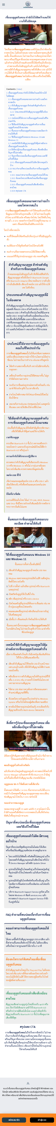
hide (19, 89)
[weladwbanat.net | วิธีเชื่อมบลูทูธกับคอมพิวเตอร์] (28, 4)
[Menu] (3, 4)
